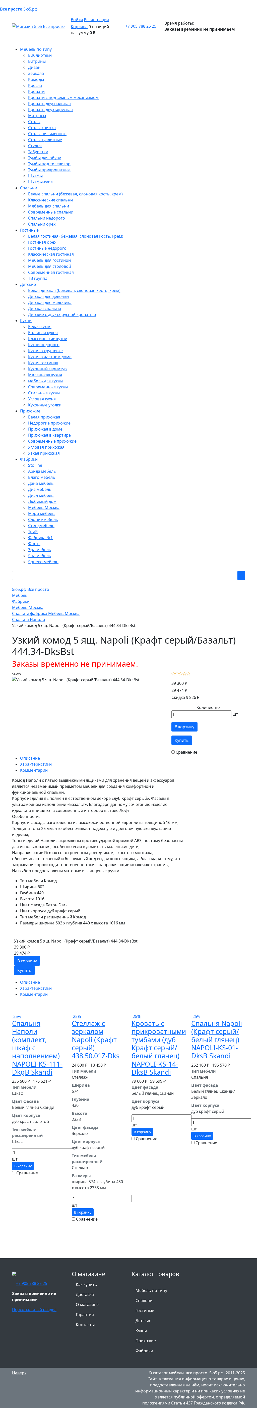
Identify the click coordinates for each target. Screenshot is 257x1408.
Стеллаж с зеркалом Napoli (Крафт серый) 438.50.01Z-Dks (95, 1039)
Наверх (19, 1373)
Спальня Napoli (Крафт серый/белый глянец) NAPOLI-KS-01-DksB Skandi (216, 1039)
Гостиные (145, 1310)
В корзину (184, 726)
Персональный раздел (34, 1309)
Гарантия (85, 1314)
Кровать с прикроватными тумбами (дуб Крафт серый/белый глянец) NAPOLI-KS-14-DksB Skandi (159, 1048)
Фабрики (144, 1350)
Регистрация (96, 19)
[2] (177, 673)
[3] (181, 673)
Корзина (79, 26)
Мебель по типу (151, 1290)
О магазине (87, 1304)
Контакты (85, 1324)
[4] (184, 673)
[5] (188, 673)
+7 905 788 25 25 (140, 26)
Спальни (144, 1300)
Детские (143, 1320)
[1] (173, 673)
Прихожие (146, 1340)
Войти (77, 19)
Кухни (141, 1330)
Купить (182, 740)
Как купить (86, 1284)
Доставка (85, 1294)
